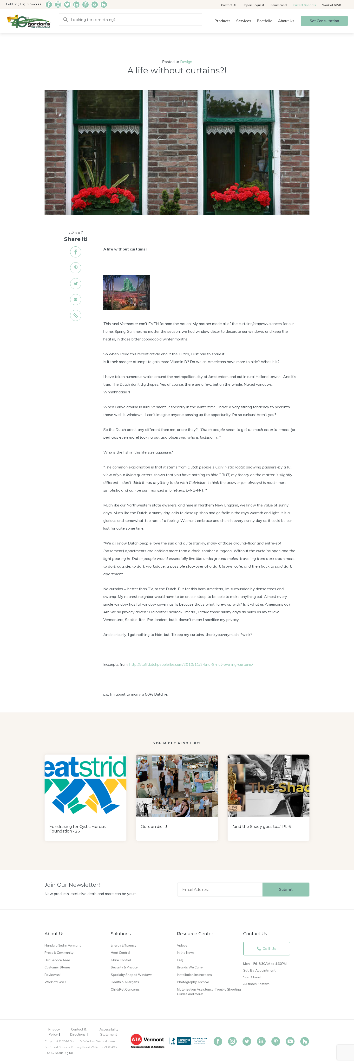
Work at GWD (331, 5)
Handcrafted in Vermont (63, 945)
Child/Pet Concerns (125, 989)
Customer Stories (58, 967)
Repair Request (253, 5)
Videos (182, 945)
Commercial (278, 5)
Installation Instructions (194, 975)
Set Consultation (324, 21)
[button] (222, 21)
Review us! (52, 975)
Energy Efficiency (123, 945)
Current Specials (304, 5)
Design (186, 61)
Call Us (269, 948)
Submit (286, 889)
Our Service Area (57, 960)
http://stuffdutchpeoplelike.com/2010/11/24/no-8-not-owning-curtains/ (191, 664)
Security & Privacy (124, 967)
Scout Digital (64, 1053)
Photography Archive (193, 982)
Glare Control (121, 960)
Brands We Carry (190, 967)
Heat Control (120, 952)
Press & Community (59, 952)
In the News (186, 952)
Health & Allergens (125, 982)
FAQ (180, 960)
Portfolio (264, 21)
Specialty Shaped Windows (131, 975)
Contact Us (228, 5)
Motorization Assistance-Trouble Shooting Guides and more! (209, 991)
